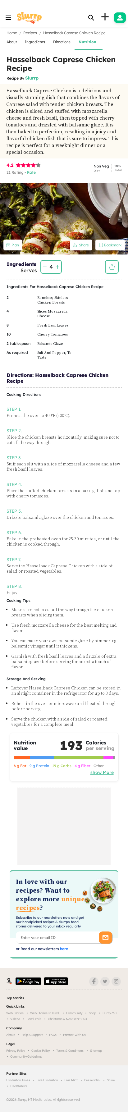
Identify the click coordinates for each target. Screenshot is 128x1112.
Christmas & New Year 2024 (67, 1019)
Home (12, 32)
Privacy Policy (15, 1051)
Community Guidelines (26, 1057)
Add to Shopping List (112, 267)
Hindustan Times (18, 1080)
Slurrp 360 (110, 1013)
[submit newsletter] (105, 937)
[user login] (120, 17)
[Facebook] (93, 981)
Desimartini (92, 1080)
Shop (92, 1013)
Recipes (30, 32)
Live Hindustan (47, 1080)
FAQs (53, 1035)
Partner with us (74, 1035)
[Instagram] (116, 981)
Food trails (33, 1019)
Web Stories (15, 1013)
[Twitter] (105, 981)
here (63, 948)
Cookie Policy (40, 1051)
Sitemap (96, 1051)
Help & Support (32, 1035)
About (10, 1035)
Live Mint (70, 1080)
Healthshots (18, 1086)
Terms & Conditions (70, 1051)
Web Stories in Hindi (45, 1013)
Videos (15, 1019)
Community (74, 1013)
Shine (111, 1080)
